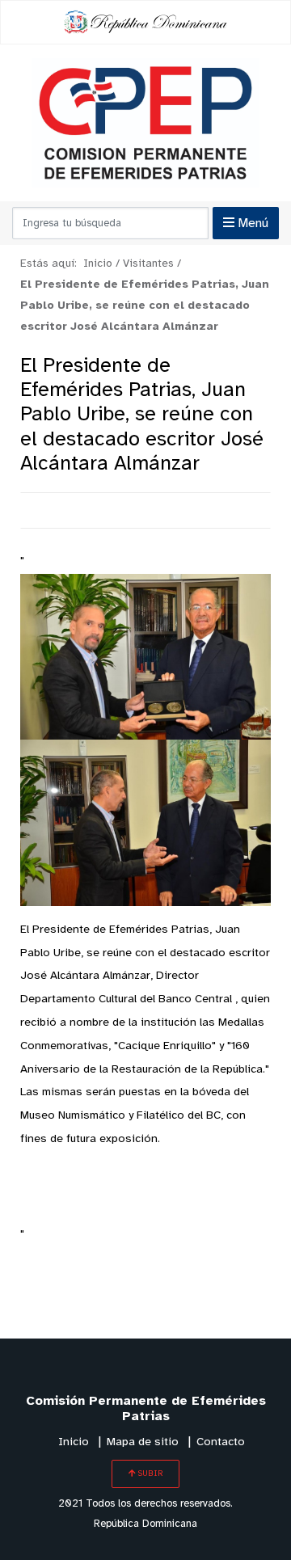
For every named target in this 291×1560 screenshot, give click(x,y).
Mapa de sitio (143, 1442)
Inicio (73, 1442)
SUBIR (149, 1473)
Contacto (220, 1442)
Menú (251, 223)
